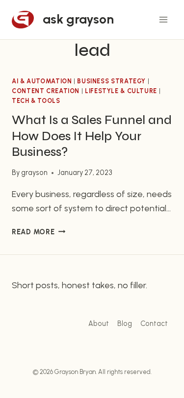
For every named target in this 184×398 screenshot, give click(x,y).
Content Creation (45, 91)
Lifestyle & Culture (121, 91)
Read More (38, 231)
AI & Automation (42, 81)
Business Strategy (111, 81)
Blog (124, 323)
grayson (34, 172)
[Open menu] (163, 19)
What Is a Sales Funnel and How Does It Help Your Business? (92, 136)
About (98, 323)
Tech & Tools (36, 100)
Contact (154, 323)
